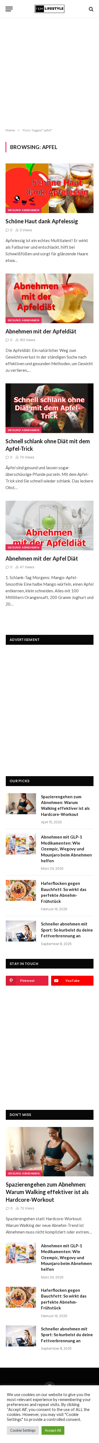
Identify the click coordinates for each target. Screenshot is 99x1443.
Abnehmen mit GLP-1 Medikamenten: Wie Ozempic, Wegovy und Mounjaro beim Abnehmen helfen (66, 848)
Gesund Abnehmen (23, 210)
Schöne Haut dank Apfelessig (42, 221)
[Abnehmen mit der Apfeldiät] (50, 298)
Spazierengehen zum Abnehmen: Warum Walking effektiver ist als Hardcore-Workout (47, 1192)
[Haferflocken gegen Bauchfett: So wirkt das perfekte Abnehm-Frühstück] (21, 890)
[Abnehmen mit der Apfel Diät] (50, 525)
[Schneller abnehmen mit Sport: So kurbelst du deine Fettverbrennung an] (21, 931)
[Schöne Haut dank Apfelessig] (50, 188)
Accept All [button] (53, 1430)
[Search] (91, 9)
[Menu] (9, 9)
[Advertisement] (49, 73)
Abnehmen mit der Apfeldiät (41, 331)
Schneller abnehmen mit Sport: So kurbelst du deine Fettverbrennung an (67, 929)
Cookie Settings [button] (22, 1430)
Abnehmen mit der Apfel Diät (42, 558)
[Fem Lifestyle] (49, 9)
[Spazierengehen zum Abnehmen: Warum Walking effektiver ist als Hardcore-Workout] (21, 803)
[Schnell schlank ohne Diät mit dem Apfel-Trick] (50, 408)
